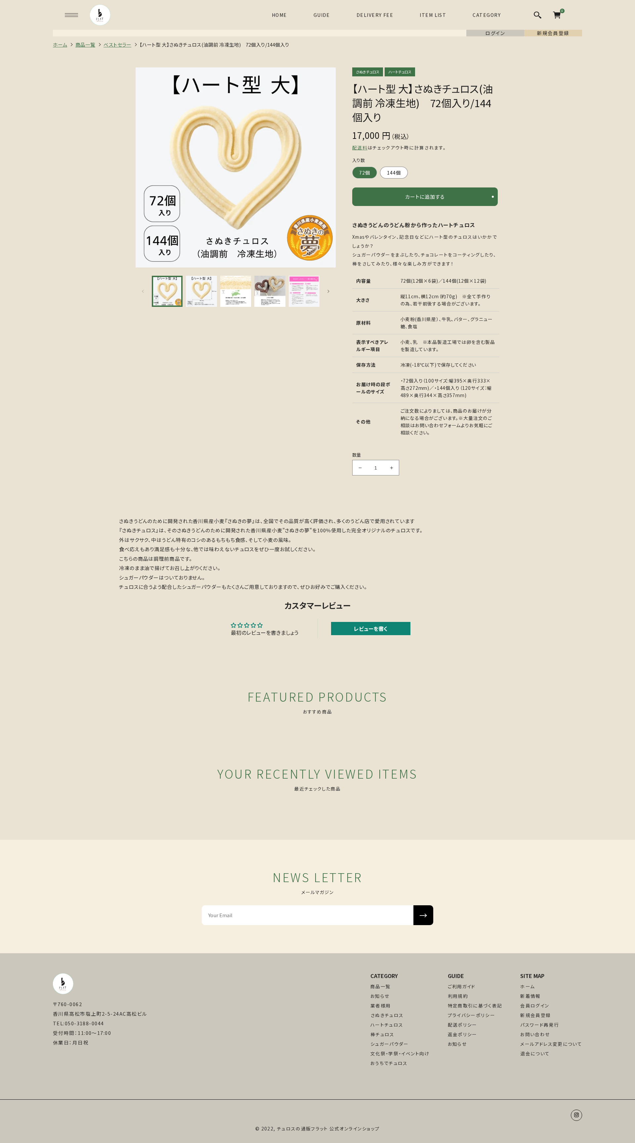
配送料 (359, 147)
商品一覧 (380, 986)
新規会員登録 (535, 1015)
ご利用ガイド (462, 986)
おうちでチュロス (389, 1063)
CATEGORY (487, 15)
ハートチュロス (386, 1025)
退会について (535, 1053)
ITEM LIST (433, 15)
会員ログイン (534, 1005)
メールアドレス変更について (551, 1044)
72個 (364, 172)
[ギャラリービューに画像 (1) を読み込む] (167, 291)
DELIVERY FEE (375, 15)
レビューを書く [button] (371, 629)
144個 (394, 172)
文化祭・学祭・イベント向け (400, 1053)
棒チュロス (382, 1034)
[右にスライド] (328, 291)
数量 (356, 455)
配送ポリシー (462, 1025)
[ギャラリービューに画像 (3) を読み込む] (235, 291)
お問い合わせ (535, 1034)
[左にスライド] (143, 291)
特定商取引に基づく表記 (475, 1005)
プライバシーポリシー (471, 1015)
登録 (423, 915)
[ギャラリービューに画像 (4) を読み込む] (269, 291)
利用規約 (458, 996)
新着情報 (530, 996)
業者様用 (380, 1005)
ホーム (527, 986)
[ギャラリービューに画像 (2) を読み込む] (201, 291)
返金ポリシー (462, 1034)
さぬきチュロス (386, 1015)
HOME (279, 15)
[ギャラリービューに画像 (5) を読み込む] (304, 291)
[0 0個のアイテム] (557, 15)
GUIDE (322, 15)
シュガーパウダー (389, 1044)
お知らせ (380, 996)
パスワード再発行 (539, 1025)
